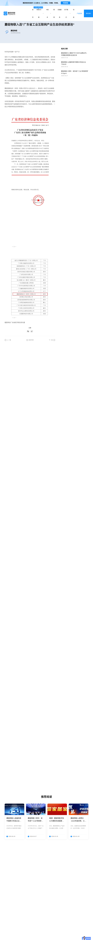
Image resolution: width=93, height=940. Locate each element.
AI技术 (47, 13)
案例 (54, 13)
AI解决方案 (39, 12)
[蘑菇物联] (9, 13)
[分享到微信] (28, 331)
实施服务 (59, 13)
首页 (32, 13)
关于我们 (66, 13)
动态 (73, 13)
